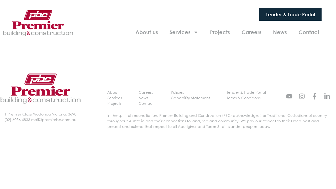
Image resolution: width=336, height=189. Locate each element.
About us (146, 32)
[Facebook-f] (314, 96)
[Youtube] (289, 96)
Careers (251, 32)
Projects (220, 32)
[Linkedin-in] (327, 96)
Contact (308, 32)
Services (180, 32)
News (280, 32)
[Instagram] (302, 96)
